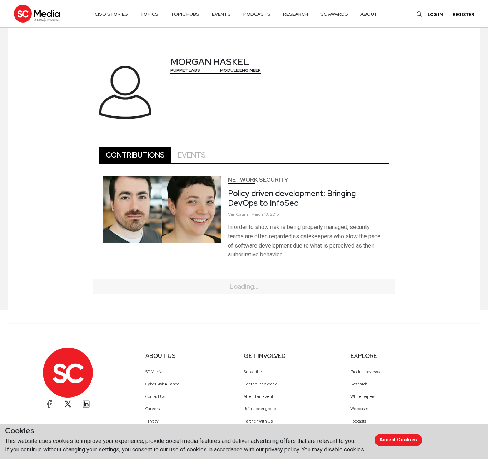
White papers (362, 396)
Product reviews (365, 371)
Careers (152, 408)
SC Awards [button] (334, 14)
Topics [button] (149, 14)
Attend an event (258, 396)
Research (359, 383)
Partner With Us (258, 421)
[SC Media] (37, 13)
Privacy (152, 421)
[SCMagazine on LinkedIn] (86, 404)
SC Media (154, 371)
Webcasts (359, 408)
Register (463, 14)
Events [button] (221, 14)
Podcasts (358, 421)
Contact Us (155, 396)
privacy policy (282, 449)
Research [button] (295, 14)
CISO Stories (111, 14)
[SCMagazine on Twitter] (68, 404)
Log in (435, 14)
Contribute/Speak (260, 383)
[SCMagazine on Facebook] (49, 404)
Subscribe (253, 371)
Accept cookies (398, 440)
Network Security (258, 180)
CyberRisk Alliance (162, 383)
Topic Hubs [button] (185, 14)
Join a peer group (260, 408)
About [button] (369, 14)
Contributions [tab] (135, 155)
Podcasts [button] (256, 14)
